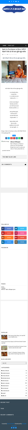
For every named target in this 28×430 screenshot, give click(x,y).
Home (4, 45)
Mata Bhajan (5, 380)
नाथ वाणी (4, 393)
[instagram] (13, 1)
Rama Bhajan (6, 385)
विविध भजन (4, 395)
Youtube (3, 288)
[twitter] (9, 1)
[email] (16, 1)
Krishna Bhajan (6, 378)
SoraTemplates (10, 423)
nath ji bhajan (6, 383)
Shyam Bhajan (6, 390)
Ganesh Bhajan (6, 373)
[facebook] (11, 1)
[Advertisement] (14, 29)
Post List (11, 45)
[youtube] (18, 1)
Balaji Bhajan (6, 370)
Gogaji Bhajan (6, 375)
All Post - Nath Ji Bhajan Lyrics (8, 289)
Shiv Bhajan (5, 388)
